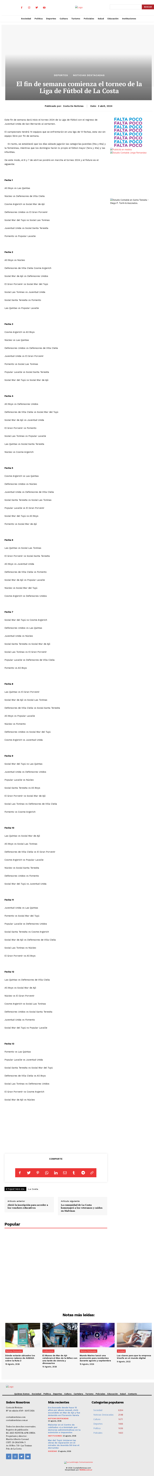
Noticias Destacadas (89, 75)
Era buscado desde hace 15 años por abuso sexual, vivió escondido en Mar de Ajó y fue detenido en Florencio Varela (64, 1411)
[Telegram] (82, 1172)
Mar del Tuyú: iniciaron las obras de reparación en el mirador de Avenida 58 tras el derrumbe (63, 1444)
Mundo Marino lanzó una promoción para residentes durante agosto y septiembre (95, 1358)
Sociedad (121, 1351)
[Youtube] (44, 8)
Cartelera (78, 1394)
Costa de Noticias (73, 106)
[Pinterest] (37, 1172)
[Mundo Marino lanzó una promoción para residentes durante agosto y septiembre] (97, 1335)
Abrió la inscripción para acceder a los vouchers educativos (28, 1206)
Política (47, 1394)
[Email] (64, 1172)
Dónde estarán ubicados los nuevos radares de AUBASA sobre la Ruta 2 (20, 1358)
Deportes (61, 75)
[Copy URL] (91, 1172)
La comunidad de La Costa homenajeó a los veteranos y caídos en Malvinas (81, 1207)
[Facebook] (22, 8)
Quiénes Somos (21, 1394)
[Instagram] (29, 8)
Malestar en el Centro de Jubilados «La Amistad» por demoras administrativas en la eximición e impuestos (64, 1428)
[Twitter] (37, 8)
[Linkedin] (55, 1172)
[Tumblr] (73, 1172)
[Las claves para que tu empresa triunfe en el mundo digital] (134, 1335)
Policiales (100, 1394)
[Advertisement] (56, 1127)
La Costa (33, 1189)
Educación (112, 1394)
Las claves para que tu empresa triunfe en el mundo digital (134, 1356)
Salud (123, 1394)
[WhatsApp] (46, 1172)
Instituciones (48, 1351)
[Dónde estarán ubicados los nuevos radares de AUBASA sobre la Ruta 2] (22, 1335)
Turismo (89, 1394)
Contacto (132, 1394)
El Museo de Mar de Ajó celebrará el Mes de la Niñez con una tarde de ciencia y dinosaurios (59, 1359)
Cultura (67, 1394)
